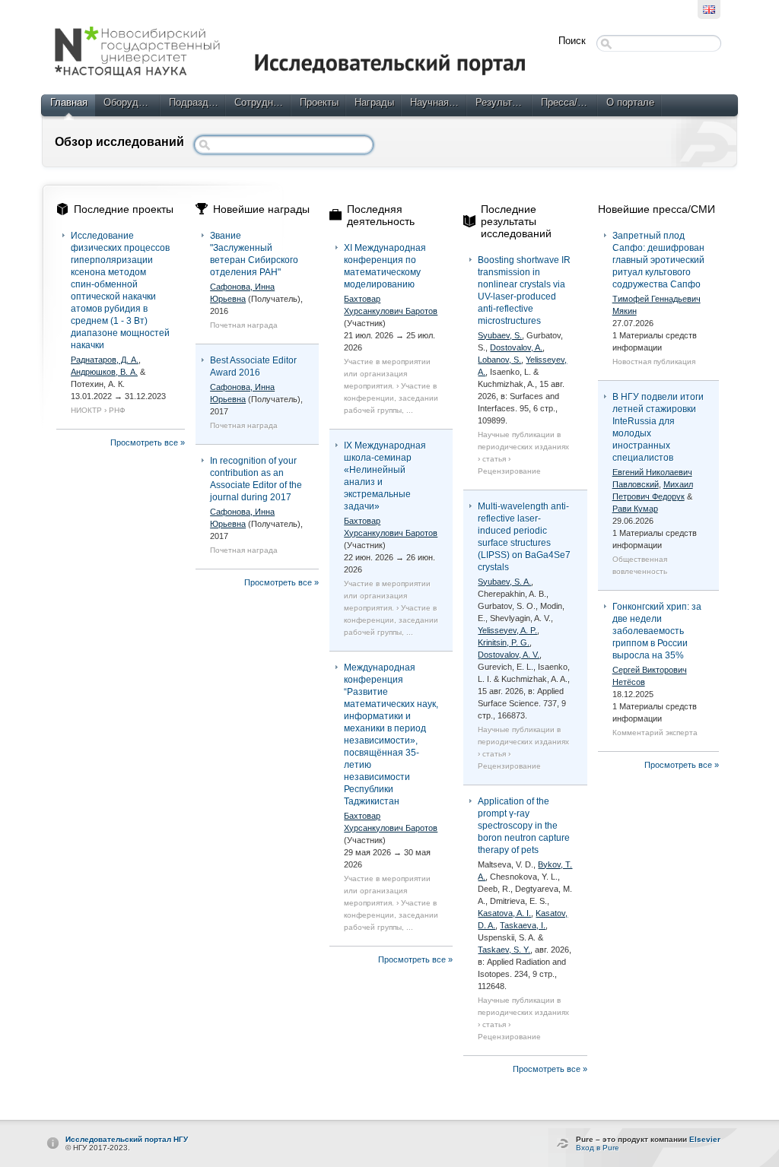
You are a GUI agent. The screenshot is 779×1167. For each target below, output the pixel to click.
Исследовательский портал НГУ (126, 1139)
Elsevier (704, 1139)
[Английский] (709, 9)
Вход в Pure (597, 1147)
